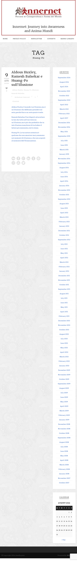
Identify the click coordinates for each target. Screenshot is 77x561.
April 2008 (64, 460)
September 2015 (64, 136)
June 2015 (64, 145)
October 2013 (64, 195)
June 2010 (64, 343)
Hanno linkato (67, 39)
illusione (35, 90)
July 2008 (64, 447)
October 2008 (64, 433)
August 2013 (64, 204)
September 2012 (64, 240)
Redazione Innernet (22, 97)
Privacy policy (19, 39)
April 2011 (64, 312)
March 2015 (64, 150)
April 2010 (64, 352)
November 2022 (64, 91)
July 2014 (64, 172)
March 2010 (64, 357)
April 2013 (64, 213)
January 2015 (64, 154)
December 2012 (64, 231)
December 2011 (64, 276)
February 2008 (64, 469)
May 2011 (64, 307)
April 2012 (64, 258)
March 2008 (64, 465)
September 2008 (64, 438)
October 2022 (64, 96)
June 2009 (64, 397)
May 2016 (64, 132)
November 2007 (64, 478)
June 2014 (64, 177)
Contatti (51, 39)
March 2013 (64, 217)
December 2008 (64, 424)
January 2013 (64, 226)
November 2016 (64, 127)
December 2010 (64, 321)
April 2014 (64, 181)
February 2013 (64, 222)
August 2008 (64, 442)
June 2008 (64, 451)
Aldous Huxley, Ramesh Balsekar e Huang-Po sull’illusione (27, 78)
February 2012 (64, 267)
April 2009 (64, 406)
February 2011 (64, 316)
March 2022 (64, 109)
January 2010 (64, 366)
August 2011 (64, 294)
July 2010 (64, 339)
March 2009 (64, 411)
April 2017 (64, 118)
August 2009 (64, 388)
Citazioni (15, 101)
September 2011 (64, 289)
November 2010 (64, 325)
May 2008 (64, 456)
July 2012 (64, 244)
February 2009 (64, 415)
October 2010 (64, 330)
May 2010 (64, 348)
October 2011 (64, 285)
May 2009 (64, 402)
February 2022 (64, 114)
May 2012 (64, 253)
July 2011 (64, 298)
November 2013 (64, 190)
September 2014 (64, 163)
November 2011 (64, 280)
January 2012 (64, 271)
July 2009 (64, 393)
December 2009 (64, 370)
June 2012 (64, 249)
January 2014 (64, 186)
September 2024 (64, 78)
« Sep (63, 540)
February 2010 (64, 361)
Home (5, 39)
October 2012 (64, 235)
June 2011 (64, 303)
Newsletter (36, 39)
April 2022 (64, 105)
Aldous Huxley (17, 90)
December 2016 (64, 123)
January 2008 (64, 474)
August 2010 (64, 334)
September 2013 (64, 199)
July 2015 (64, 141)
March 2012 (64, 262)
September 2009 (64, 384)
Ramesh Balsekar (18, 93)
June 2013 (64, 208)
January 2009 (64, 420)
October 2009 (64, 379)
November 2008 (64, 429)
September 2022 (64, 100)
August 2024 (64, 82)
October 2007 (64, 483)
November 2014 (64, 159)
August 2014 (64, 168)
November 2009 (64, 375)
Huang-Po (27, 90)
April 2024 (64, 87)
